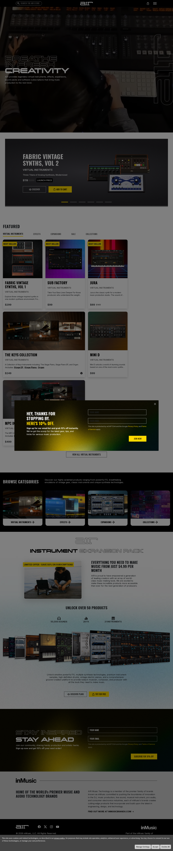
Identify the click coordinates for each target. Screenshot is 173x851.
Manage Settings (143, 847)
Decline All (165, 847)
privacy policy (59, 838)
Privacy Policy (133, 426)
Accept (155, 847)
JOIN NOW (138, 438)
